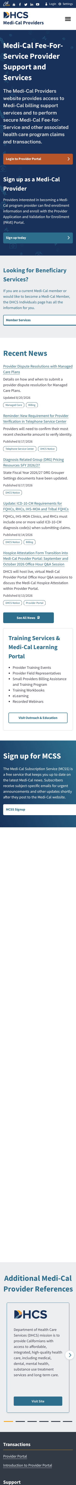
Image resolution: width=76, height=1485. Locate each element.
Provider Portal (34, 603)
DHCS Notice (47, 449)
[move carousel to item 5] (55, 1421)
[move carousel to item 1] (8, 1421)
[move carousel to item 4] (44, 1421)
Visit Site (38, 1401)
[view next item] (69, 1355)
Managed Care (13, 405)
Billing (31, 405)
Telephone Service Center (19, 449)
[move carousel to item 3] (32, 1421)
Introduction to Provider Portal (27, 1465)
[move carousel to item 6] (67, 1421)
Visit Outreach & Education (38, 718)
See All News (26, 618)
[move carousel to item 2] (20, 1421)
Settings (68, 4)
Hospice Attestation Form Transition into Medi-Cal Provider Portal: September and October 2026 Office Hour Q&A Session (35, 558)
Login (52, 4)
